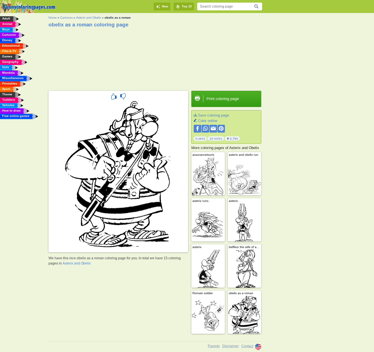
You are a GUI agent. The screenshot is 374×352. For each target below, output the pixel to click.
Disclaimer (230, 346)
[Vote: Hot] (113, 97)
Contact (247, 346)
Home (52, 17)
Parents (214, 346)
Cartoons (66, 17)
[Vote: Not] (122, 97)
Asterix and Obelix (88, 17)
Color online (207, 121)
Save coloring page (213, 115)
